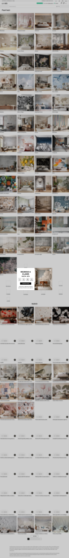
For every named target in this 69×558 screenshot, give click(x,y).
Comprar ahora (25, 283)
